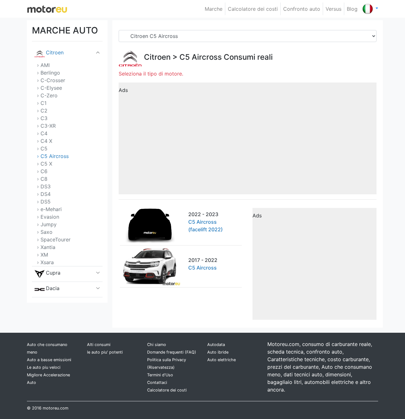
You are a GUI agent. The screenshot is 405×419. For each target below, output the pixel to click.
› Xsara (45, 262)
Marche (213, 9)
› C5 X (44, 164)
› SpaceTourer (54, 239)
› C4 (42, 133)
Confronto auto (301, 9)
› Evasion (48, 217)
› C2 (42, 110)
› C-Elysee (49, 88)
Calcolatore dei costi (253, 9)
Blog (352, 9)
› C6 (42, 171)
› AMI (43, 65)
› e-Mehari (49, 209)
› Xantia (46, 247)
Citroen (55, 52)
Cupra (53, 273)
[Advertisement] (248, 140)
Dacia (52, 288)
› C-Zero (47, 95)
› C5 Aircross (53, 156)
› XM (42, 255)
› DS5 (44, 201)
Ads (123, 90)
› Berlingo (48, 73)
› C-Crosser (51, 80)
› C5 (42, 148)
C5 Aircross (200, 57)
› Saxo (45, 232)
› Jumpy (47, 224)
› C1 (42, 103)
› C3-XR (46, 126)
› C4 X (44, 141)
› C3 (42, 118)
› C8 (42, 179)
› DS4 (44, 194)
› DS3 (44, 186)
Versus (333, 9)
